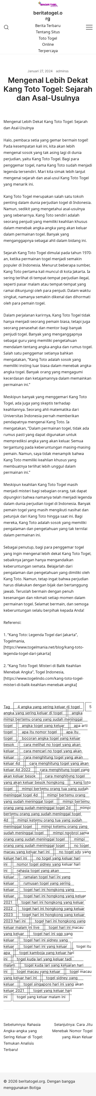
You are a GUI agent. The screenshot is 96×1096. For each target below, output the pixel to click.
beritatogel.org (47, 15)
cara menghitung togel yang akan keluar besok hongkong (44, 779)
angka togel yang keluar (43, 725)
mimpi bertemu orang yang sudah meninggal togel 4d (47, 814)
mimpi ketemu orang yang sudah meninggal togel (45, 829)
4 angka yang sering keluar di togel (48, 706)
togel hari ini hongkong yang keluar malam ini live (44, 924)
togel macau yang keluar (38, 971)
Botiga (35, 1087)
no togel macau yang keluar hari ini (46, 848)
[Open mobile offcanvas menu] (89, 27)
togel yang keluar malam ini (41, 996)
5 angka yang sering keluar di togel (47, 709)
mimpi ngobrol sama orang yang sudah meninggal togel (46, 835)
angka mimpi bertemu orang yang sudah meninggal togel (42, 719)
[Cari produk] (6, 27)
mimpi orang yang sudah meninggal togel (44, 842)
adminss (62, 71)
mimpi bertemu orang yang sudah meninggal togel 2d (46, 804)
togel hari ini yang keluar (45, 946)
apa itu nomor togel (39, 731)
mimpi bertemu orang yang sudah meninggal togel (44, 798)
